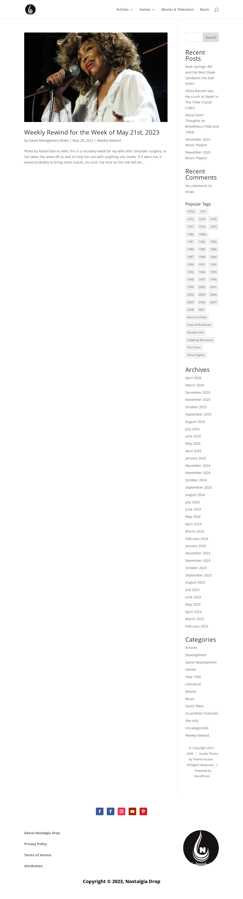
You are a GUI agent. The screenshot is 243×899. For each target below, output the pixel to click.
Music (204, 10)
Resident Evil (195, 332)
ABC (201, 310)
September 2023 (198, 575)
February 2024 (196, 538)
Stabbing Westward (200, 340)
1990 (190, 264)
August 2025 (195, 421)
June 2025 (193, 436)
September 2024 (198, 487)
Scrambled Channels (201, 713)
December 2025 (197, 392)
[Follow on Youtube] (132, 811)
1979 (213, 227)
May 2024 (193, 516)
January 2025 (195, 458)
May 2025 (193, 443)
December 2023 (197, 553)
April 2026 (193, 377)
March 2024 (194, 531)
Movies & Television (177, 10)
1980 (190, 234)
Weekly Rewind (109, 140)
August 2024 (195, 494)
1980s (203, 234)
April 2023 (193, 611)
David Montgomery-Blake (49, 140)
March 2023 (194, 619)
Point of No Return (199, 325)
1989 (213, 257)
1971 (203, 212)
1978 (202, 227)
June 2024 (193, 509)
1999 (190, 287)
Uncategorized (196, 728)
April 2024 (193, 524)
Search (210, 37)
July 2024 (192, 502)
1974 (202, 219)
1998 (213, 279)
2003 (202, 295)
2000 (202, 287)
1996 (190, 279)
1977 (190, 227)
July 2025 (192, 429)
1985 (202, 249)
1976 (213, 219)
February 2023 (196, 626)
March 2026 (194, 385)
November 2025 (197, 399)
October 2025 (196, 407)
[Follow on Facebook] (99, 811)
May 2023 (193, 604)
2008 (190, 310)
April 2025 (193, 451)
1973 (190, 219)
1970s (191, 212)
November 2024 (197, 472)
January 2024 (195, 545)
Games (145, 10)
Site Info (191, 720)
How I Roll (193, 676)
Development (195, 655)
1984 (190, 249)
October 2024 (196, 480)
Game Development (201, 662)
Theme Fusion (203, 759)
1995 (213, 272)
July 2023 (192, 589)
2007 (213, 302)
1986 (213, 249)
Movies (190, 691)
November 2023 (197, 560)
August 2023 (195, 582)
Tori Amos (194, 347)
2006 (202, 302)
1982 (202, 242)
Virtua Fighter (196, 355)
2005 (190, 302)
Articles (123, 10)
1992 (213, 264)
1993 (190, 272)
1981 (190, 242)
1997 (202, 279)
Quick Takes (194, 706)
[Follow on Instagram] (121, 811)
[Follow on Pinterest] (143, 811)
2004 (213, 295)
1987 (190, 257)
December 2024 (197, 465)
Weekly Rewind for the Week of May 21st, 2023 (92, 132)
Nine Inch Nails (197, 317)
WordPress (202, 776)
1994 (202, 272)
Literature (193, 684)
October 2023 (196, 568)
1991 (202, 264)
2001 (213, 287)
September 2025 (198, 414)
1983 (213, 242)
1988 (202, 257)
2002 (190, 295)
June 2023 (193, 597)
